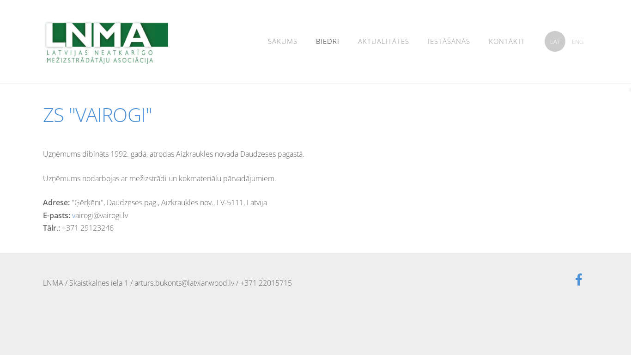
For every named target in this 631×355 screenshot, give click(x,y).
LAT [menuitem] (555, 41)
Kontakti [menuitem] (506, 41)
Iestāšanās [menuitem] (449, 41)
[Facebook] (579, 279)
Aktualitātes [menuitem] (383, 41)
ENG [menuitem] (577, 41)
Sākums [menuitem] (282, 41)
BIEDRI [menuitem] (328, 41)
